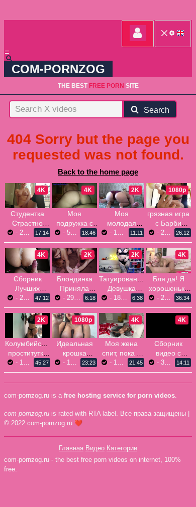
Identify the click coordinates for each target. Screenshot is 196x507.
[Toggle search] (13, 58)
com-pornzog (58, 69)
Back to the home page (98, 171)
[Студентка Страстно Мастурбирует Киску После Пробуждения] (27, 195)
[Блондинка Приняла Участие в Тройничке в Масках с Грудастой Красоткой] (74, 260)
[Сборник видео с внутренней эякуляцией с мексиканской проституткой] (168, 335)
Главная (71, 448)
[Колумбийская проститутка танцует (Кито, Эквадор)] (27, 325)
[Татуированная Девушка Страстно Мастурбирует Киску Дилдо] (121, 260)
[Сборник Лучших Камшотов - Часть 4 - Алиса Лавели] (27, 260)
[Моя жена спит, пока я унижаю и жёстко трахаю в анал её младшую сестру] (121, 325)
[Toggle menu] (7, 52)
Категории (122, 448)
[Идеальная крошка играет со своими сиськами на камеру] (74, 325)
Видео (95, 448)
